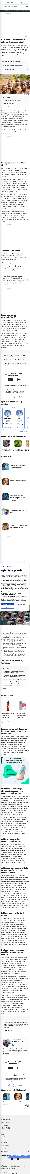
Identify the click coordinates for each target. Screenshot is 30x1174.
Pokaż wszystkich (24, 431)
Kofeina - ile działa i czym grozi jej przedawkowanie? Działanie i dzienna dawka (12, 662)
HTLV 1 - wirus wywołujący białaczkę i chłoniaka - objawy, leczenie (14, 360)
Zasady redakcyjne (6, 1145)
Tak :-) (10, 379)
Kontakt (3, 1137)
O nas (2, 1134)
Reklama (3, 1148)
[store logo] (8, 2)
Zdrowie (7, 36)
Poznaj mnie (7, 427)
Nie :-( (19, 379)
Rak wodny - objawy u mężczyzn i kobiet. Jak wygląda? (15, 364)
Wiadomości (13, 36)
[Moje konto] (27, 2)
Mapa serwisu (4, 1142)
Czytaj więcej (8, 1030)
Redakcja (3, 1140)
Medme (2, 36)
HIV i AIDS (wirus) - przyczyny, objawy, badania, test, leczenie (14, 356)
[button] (2, 2)
